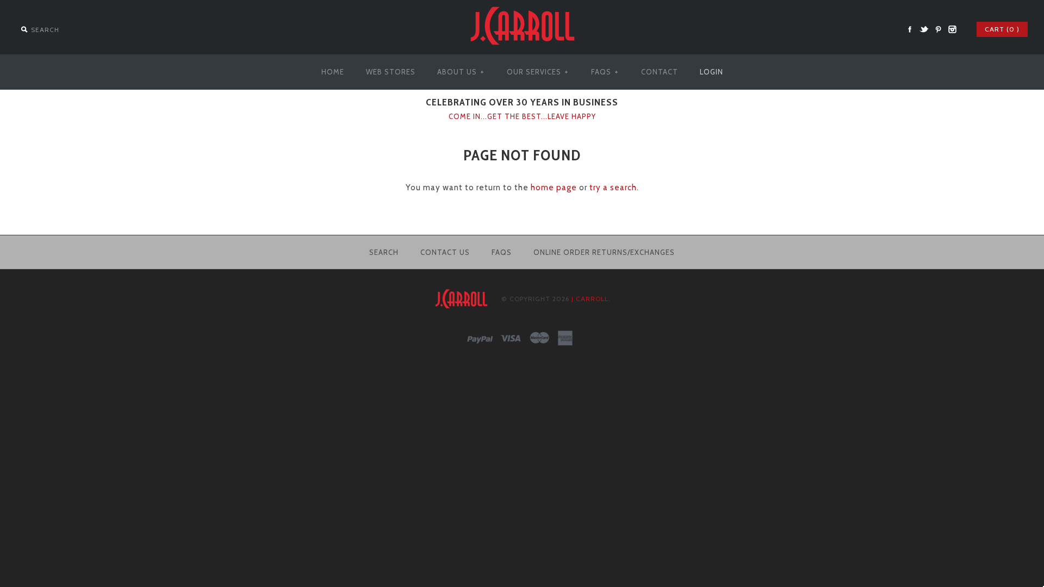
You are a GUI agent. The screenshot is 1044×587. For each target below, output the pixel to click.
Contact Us (445, 252)
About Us (460, 71)
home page (554, 187)
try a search (613, 187)
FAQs (605, 71)
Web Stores (390, 71)
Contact (659, 71)
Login (711, 71)
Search (384, 252)
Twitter (924, 29)
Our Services (538, 71)
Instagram (952, 29)
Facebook (910, 29)
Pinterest (938, 29)
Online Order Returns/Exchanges (604, 252)
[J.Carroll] (522, 6)
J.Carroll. (591, 299)
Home (332, 71)
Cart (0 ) (1002, 29)
